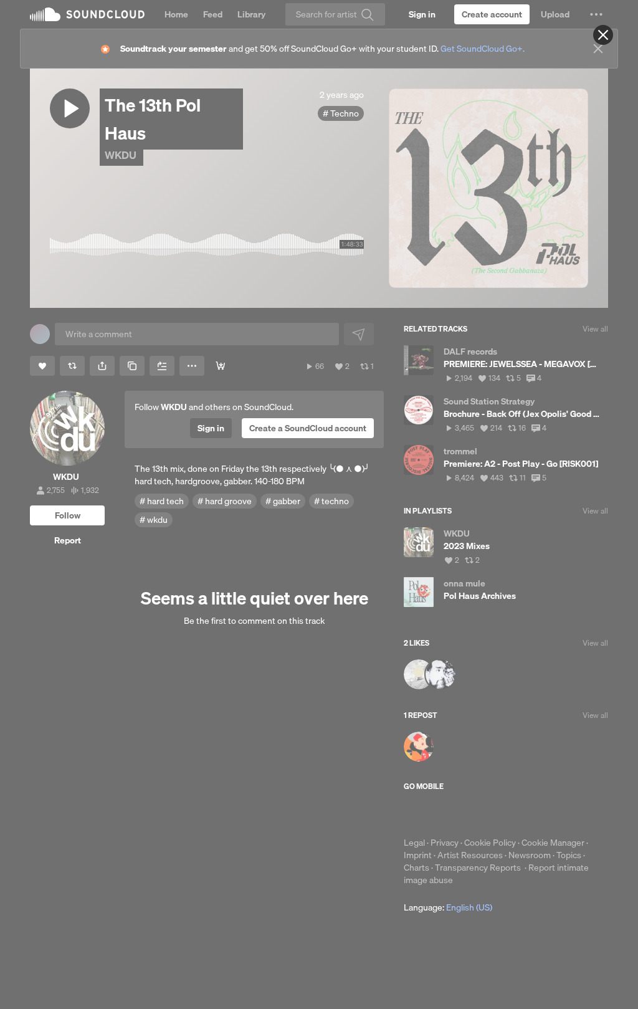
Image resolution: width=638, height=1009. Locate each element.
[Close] (603, 35)
